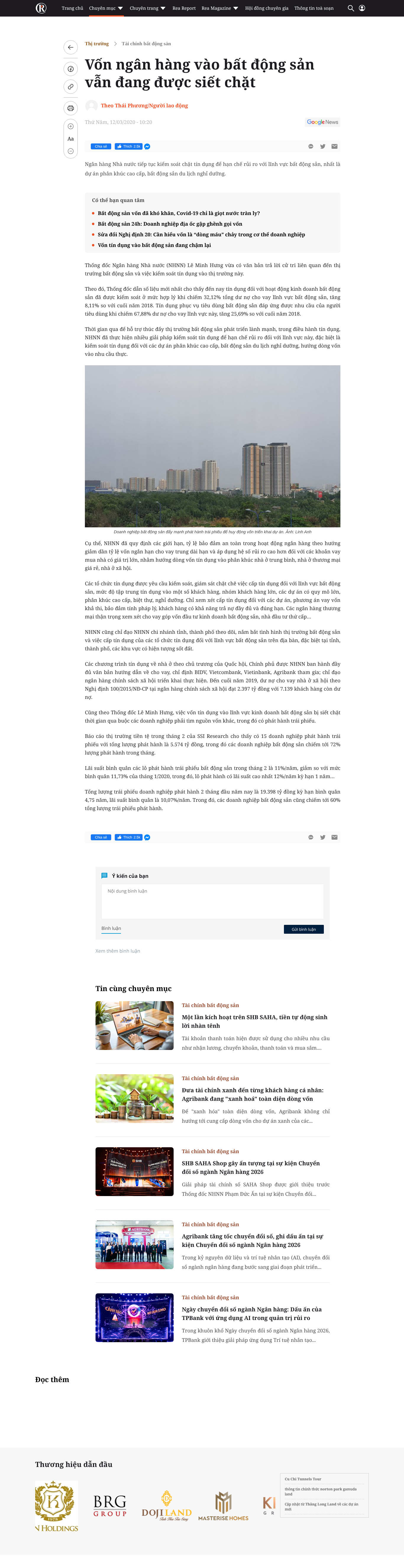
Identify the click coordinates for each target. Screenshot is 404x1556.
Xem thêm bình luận (118, 951)
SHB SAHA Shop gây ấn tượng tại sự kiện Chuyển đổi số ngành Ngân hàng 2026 (251, 1167)
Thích (131, 146)
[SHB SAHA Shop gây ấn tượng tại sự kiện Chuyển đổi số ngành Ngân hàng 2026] (135, 1171)
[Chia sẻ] (71, 69)
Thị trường (97, 43)
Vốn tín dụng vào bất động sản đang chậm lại (154, 245)
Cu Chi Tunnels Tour (303, 1478)
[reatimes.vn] (41, 8)
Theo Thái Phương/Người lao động (144, 105)
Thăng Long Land (321, 1504)
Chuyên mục (102, 8)
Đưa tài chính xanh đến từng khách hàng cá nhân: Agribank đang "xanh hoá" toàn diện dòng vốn (253, 1094)
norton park (331, 1489)
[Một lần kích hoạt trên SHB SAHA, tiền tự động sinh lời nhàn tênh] (135, 1025)
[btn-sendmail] (334, 146)
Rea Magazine (216, 8)
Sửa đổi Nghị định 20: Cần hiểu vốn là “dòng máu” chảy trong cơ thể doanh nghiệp (201, 234)
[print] (71, 108)
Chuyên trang (144, 8)
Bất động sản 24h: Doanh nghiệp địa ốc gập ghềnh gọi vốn (170, 223)
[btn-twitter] (322, 146)
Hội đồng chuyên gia (267, 8)
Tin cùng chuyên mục (134, 988)
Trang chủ (72, 8)
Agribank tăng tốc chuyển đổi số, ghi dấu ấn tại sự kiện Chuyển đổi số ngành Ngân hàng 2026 (252, 1240)
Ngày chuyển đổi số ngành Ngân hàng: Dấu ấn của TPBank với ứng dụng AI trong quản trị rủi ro (252, 1313)
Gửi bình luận (304, 929)
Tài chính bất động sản (146, 43)
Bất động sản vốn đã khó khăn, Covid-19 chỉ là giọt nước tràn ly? (179, 213)
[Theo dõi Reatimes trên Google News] (322, 123)
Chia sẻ (101, 146)
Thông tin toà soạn (314, 8)
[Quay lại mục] (71, 47)
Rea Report (183, 8)
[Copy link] (71, 87)
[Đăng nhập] (362, 10)
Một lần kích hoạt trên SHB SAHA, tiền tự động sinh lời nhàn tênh (254, 1021)
